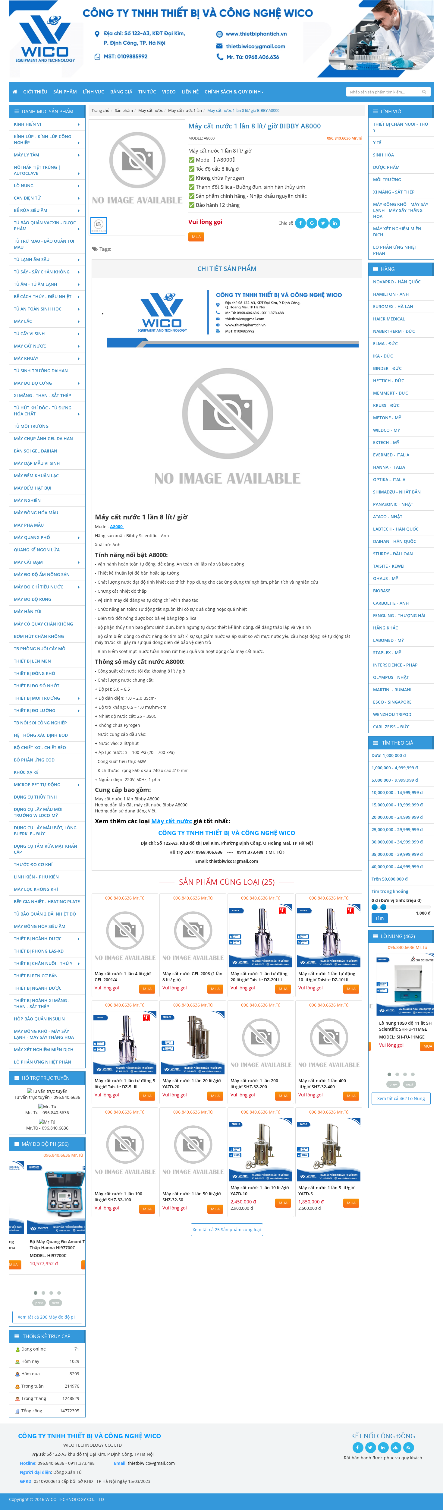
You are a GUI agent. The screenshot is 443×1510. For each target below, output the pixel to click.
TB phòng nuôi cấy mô (39, 648)
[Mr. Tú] (47, 1106)
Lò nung (23, 185)
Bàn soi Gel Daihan (35, 451)
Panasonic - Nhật (393, 504)
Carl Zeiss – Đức (391, 727)
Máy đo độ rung (32, 599)
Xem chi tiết (141, 963)
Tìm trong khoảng (390, 891)
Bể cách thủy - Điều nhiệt (42, 296)
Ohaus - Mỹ (385, 578)
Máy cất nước (30, 346)
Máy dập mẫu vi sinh (37, 463)
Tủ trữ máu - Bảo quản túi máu (44, 244)
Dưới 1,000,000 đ (389, 755)
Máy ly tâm (26, 155)
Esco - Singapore (392, 702)
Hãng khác (385, 628)
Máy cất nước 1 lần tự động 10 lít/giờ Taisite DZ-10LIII (326, 976)
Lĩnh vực (93, 92)
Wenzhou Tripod (392, 714)
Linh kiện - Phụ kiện (36, 877)
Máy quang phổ (32, 537)
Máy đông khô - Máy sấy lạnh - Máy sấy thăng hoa (44, 1034)
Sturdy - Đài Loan (393, 553)
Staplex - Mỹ (387, 652)
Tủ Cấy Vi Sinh (29, 333)
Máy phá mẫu (29, 525)
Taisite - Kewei (388, 566)
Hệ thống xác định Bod (41, 735)
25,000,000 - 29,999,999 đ (397, 829)
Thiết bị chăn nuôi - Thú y (43, 963)
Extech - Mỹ (386, 442)
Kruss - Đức (386, 405)
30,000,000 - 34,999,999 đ (397, 842)
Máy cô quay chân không (43, 624)
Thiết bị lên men (32, 661)
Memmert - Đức (390, 393)
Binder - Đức (387, 368)
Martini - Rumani (392, 689)
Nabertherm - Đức (394, 331)
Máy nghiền (27, 500)
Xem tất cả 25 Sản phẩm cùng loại (227, 1229)
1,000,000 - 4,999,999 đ (395, 768)
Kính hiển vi (27, 124)
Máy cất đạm (28, 562)
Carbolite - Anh (391, 603)
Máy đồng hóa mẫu (36, 512)
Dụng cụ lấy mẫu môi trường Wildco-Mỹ (38, 812)
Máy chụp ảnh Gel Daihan (43, 438)
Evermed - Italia (391, 455)
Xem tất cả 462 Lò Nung (401, 1098)
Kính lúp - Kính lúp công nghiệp (42, 139)
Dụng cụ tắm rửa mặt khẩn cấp (45, 849)
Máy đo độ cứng (33, 383)
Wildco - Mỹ (386, 430)
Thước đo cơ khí (33, 864)
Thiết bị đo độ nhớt (36, 686)
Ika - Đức (383, 356)
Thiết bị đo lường (34, 710)
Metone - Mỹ (387, 418)
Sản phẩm (65, 92)
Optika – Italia (389, 479)
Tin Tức (147, 92)
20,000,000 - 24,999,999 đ (397, 817)
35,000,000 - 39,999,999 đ (397, 854)
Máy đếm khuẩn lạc (36, 475)
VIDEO (169, 92)
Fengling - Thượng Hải (399, 615)
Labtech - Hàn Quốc (396, 529)
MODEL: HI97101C (32, 1267)
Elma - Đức (385, 343)
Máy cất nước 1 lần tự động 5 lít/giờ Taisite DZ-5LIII (125, 1083)
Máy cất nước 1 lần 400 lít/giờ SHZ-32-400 (322, 1083)
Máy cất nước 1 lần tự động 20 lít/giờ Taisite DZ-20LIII (259, 976)
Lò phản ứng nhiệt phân (42, 1062)
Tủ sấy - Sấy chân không (42, 272)
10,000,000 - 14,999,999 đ (397, 792)
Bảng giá (121, 92)
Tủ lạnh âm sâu (31, 259)
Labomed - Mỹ (388, 640)
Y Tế (377, 142)
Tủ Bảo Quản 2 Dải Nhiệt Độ (45, 914)
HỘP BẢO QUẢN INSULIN (39, 1019)
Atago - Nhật (387, 516)
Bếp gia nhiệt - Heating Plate (47, 901)
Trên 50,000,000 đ (390, 879)
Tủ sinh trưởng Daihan (41, 371)
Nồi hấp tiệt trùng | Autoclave (37, 170)
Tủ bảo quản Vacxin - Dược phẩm (45, 226)
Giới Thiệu (35, 92)
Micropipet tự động (37, 784)
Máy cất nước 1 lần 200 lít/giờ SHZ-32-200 (254, 1083)
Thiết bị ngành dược (37, 938)
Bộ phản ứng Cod (34, 760)
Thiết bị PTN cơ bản (36, 976)
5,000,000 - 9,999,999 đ (395, 780)
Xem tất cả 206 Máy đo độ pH (47, 1317)
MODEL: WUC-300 (391, 1043)
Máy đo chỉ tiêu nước (38, 587)
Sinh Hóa (383, 155)
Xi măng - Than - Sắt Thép (42, 395)
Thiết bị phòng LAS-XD (39, 951)
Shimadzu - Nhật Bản (397, 492)
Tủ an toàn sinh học (37, 309)
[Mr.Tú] (47, 1121)
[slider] (375, 907)
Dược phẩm (386, 167)
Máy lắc (23, 321)
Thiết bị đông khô (34, 673)
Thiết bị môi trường (37, 698)
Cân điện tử (27, 198)
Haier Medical (389, 319)
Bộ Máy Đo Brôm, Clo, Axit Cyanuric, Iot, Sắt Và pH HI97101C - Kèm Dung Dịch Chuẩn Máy (41, 1251)
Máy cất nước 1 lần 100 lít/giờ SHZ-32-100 (118, 1197)
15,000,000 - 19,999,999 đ (397, 805)
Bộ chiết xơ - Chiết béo (40, 747)
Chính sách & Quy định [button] (233, 92)
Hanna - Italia (389, 467)
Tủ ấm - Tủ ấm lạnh (35, 284)
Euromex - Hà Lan (393, 306)
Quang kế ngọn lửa (37, 550)
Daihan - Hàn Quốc (394, 541)
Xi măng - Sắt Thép (394, 192)
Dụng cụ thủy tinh (35, 797)
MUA (196, 236)
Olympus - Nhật (391, 677)
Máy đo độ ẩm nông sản (42, 574)
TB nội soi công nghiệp (40, 723)
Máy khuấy (26, 358)
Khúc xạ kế (26, 772)
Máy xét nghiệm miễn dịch (44, 1049)
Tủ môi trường (31, 426)
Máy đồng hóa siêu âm (39, 926)
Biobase (382, 591)
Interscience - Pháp (395, 665)
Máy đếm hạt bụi (32, 488)
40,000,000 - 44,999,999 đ (397, 866)
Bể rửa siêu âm (30, 210)
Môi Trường (387, 179)
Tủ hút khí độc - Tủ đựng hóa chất (42, 411)
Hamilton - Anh (391, 294)
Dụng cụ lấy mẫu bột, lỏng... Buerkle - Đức (47, 831)
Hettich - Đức (388, 380)
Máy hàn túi (27, 611)
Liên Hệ (190, 92)
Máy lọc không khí (36, 889)
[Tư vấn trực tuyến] (47, 1090)
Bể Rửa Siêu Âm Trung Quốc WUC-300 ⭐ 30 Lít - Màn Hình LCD (399, 1029)
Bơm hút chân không (39, 636)
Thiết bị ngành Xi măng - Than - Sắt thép (42, 1003)
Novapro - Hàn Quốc (397, 282)
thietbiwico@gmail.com (151, 1463)
